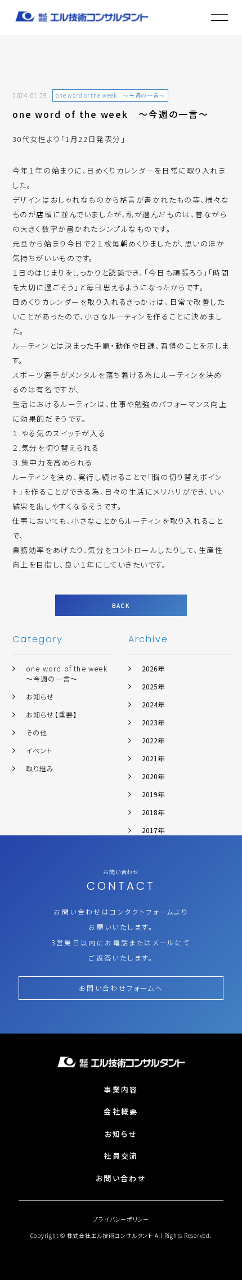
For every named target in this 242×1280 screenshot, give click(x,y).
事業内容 (121, 1089)
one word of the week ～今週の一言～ (70, 673)
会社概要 (121, 1111)
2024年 (153, 704)
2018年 (153, 812)
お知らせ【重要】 (52, 714)
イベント (39, 750)
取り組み (40, 768)
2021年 (153, 758)
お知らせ (40, 696)
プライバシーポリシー (121, 1219)
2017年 (153, 830)
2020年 (153, 776)
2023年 (153, 722)
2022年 (153, 740)
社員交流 (121, 1155)
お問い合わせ (121, 1178)
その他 (37, 732)
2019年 (153, 794)
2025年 (153, 686)
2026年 (153, 668)
